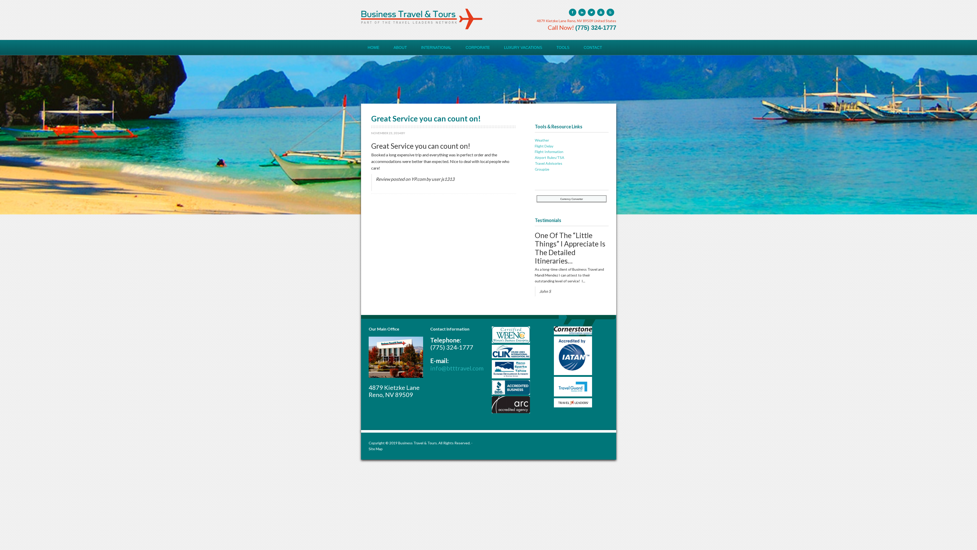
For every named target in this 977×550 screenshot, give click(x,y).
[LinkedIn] (582, 12)
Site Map (376, 449)
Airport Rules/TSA (549, 157)
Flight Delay (544, 146)
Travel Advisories (548, 163)
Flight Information (549, 151)
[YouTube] (601, 12)
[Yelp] (610, 12)
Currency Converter (571, 199)
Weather (542, 140)
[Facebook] (572, 12)
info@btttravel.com (457, 368)
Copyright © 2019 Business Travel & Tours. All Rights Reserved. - (420, 443)
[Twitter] (591, 12)
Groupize (542, 169)
